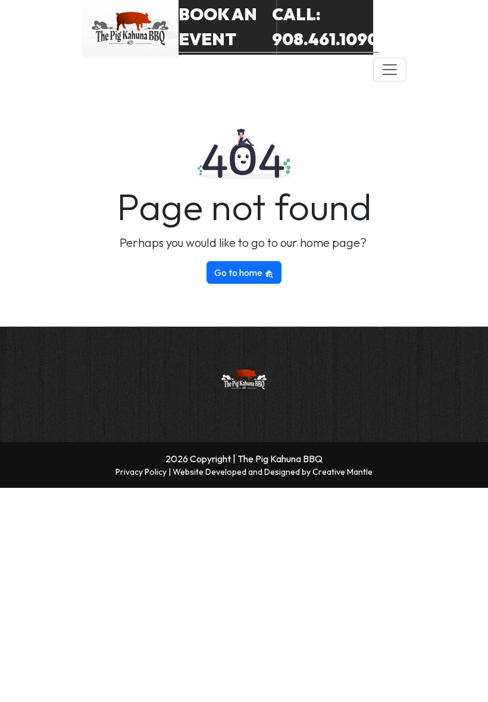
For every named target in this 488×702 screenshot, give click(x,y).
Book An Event (218, 26)
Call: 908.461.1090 (325, 26)
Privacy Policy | (144, 471)
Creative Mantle (342, 471)
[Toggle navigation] (389, 70)
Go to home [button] (239, 272)
